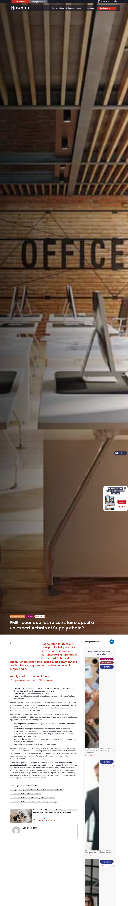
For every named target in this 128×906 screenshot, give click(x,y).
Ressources (89, 8)
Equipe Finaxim (30, 828)
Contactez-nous (106, 8)
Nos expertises (58, 8)
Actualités (30, 616)
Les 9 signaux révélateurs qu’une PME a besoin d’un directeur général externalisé (99, 751)
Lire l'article (89, 755)
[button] (112, 641)
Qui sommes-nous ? (74, 8)
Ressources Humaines (106, 666)
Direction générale (106, 662)
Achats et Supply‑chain (17, 616)
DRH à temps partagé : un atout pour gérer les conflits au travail (98, 852)
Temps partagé (40, 616)
